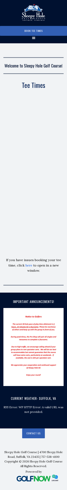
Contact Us (33, 433)
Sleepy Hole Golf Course (33, 12)
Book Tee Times (33, 31)
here (28, 265)
